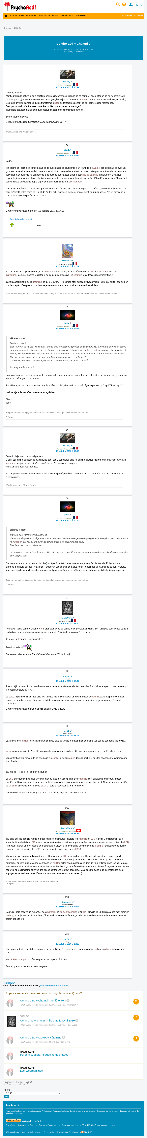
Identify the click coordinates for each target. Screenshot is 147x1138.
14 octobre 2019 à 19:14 (67, 451)
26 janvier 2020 (56, 1025)
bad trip (56, 863)
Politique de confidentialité (55, 1132)
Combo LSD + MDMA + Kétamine (40, 1037)
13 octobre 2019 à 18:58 (67, 156)
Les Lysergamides (31, 1070)
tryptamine (11, 275)
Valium (9, 751)
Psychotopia (44, 16)
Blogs (21, 16)
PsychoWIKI (31, 16)
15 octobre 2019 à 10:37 (67, 681)
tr (18, 639)
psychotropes (76, 181)
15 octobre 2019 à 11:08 (67, 735)
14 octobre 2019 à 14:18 (67, 328)
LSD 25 (17, 28)
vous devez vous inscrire (54, 985)
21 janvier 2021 (56, 1005)
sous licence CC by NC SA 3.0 (83, 1125)
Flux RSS (88, 1132)
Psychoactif (9, 1082)
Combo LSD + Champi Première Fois (43, 1000)
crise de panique (89, 175)
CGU (69, 1132)
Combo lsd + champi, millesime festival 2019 (47, 1020)
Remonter (9, 983)
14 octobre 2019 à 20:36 (67, 520)
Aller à (7, 1090)
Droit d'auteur (11, 1125)
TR (18, 772)
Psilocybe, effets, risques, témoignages (44, 1054)
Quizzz (55, 16)
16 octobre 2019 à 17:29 (67, 944)
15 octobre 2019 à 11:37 (67, 833)
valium (71, 758)
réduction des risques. (15, 1113)
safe (11, 696)
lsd (27, 378)
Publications (81, 16)
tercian (25, 741)
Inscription (138, 16)
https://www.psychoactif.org (54, 1125)
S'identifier (127, 16)
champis (49, 271)
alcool (54, 758)
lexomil (95, 696)
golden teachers (68, 912)
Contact (76, 1132)
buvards (95, 168)
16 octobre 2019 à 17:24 (67, 907)
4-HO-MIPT (102, 271)
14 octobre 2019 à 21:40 (67, 623)
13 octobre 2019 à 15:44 (67, 87)
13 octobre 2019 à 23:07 (67, 266)
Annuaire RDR (67, 16)
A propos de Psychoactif (32, 1132)
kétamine (37, 282)
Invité (137, 4)
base (56, 103)
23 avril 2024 (54, 1042)
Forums (13, 16)
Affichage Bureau (13, 1132)
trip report (84, 99)
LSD (91, 271)
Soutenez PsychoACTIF (31, 1121)
